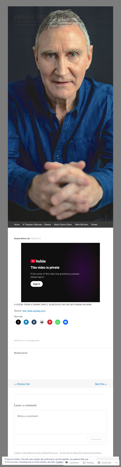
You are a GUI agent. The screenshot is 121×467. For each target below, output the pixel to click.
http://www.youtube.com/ (34, 310)
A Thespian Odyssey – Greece (37, 224)
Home (17, 224)
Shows (94, 224)
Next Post (101, 383)
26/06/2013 (36, 238)
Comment (96, 439)
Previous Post (22, 383)
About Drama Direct (63, 224)
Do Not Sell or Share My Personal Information (80, 452)
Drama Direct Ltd (22, 238)
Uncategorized (32, 340)
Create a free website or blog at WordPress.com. (36, 452)
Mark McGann (81, 224)
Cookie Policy (62, 462)
